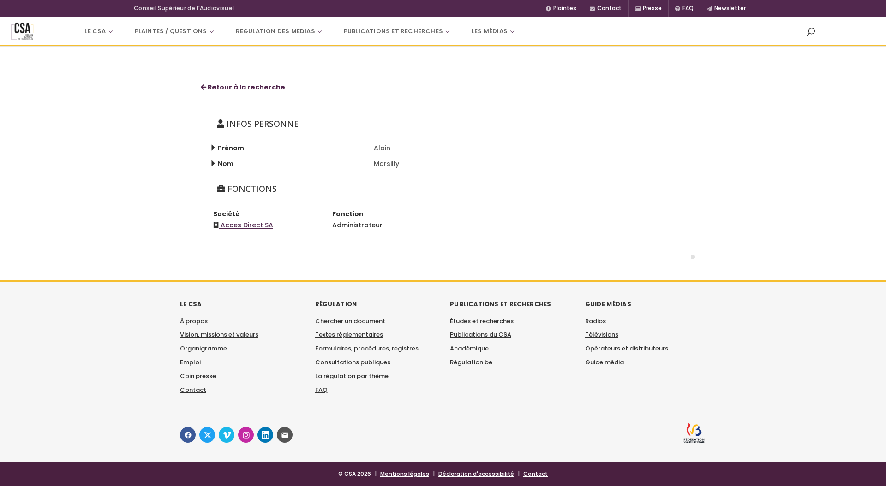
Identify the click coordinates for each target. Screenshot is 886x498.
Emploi (190, 362)
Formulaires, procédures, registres (367, 348)
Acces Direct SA (246, 225)
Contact (193, 389)
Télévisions (601, 334)
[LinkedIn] (265, 435)
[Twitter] (207, 435)
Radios (595, 321)
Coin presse (198, 376)
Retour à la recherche (245, 87)
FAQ (321, 389)
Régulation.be (471, 362)
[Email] (285, 435)
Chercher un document (350, 321)
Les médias (490, 31)
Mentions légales (404, 474)
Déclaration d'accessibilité (476, 474)
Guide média (604, 362)
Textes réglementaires (349, 334)
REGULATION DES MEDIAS (275, 31)
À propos (194, 321)
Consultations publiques (352, 362)
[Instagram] (246, 435)
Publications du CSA (480, 334)
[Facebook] (188, 435)
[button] (811, 31)
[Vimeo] (226, 435)
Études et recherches (482, 321)
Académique (469, 348)
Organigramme (203, 348)
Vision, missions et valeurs (219, 334)
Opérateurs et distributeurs (626, 348)
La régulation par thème (352, 376)
